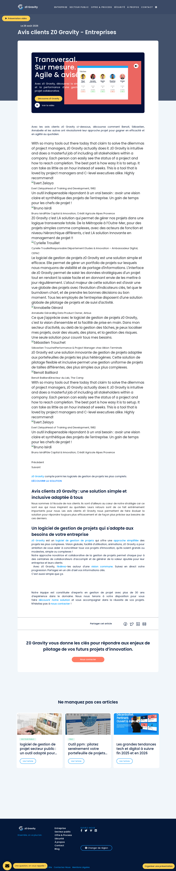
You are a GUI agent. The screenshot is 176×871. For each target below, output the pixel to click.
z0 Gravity (37, 476)
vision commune (102, 566)
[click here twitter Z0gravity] (87, 830)
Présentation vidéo (17, 18)
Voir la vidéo (47, 105)
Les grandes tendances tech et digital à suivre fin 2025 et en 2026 (136, 748)
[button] (88, 462)
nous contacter (60, 603)
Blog (57, 848)
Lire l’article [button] (28, 761)
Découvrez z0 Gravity (48, 98)
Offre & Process (101, 7)
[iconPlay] (37, 105)
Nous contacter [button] (88, 659)
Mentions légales (81, 867)
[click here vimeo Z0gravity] (92, 830)
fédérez (61, 566)
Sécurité (119, 7)
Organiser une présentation (159, 866)
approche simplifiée (126, 540)
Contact (147, 7)
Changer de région (97, 848)
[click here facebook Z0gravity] (82, 830)
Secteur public (79, 7)
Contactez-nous (62, 867)
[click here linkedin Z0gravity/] (97, 830)
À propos (133, 7)
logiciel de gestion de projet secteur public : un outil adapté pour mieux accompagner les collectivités (38, 748)
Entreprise (61, 7)
